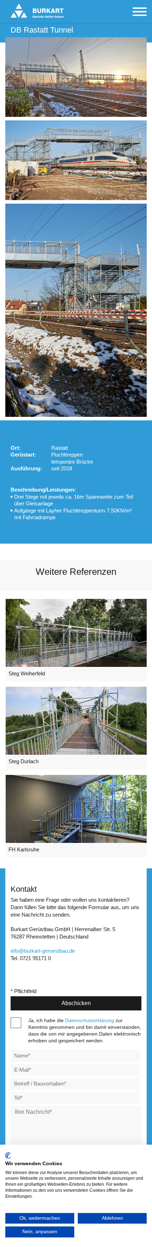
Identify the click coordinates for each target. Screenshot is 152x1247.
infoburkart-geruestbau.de (43, 951)
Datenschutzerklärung (89, 1020)
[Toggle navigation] (140, 12)
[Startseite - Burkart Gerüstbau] (37, 11)
